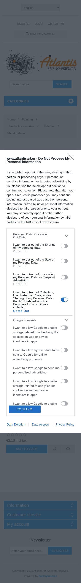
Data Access (40, 424)
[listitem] (40, 236)
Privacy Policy (65, 424)
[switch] (64, 246)
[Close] (72, 159)
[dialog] (40, 291)
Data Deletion (16, 424)
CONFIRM (25, 409)
